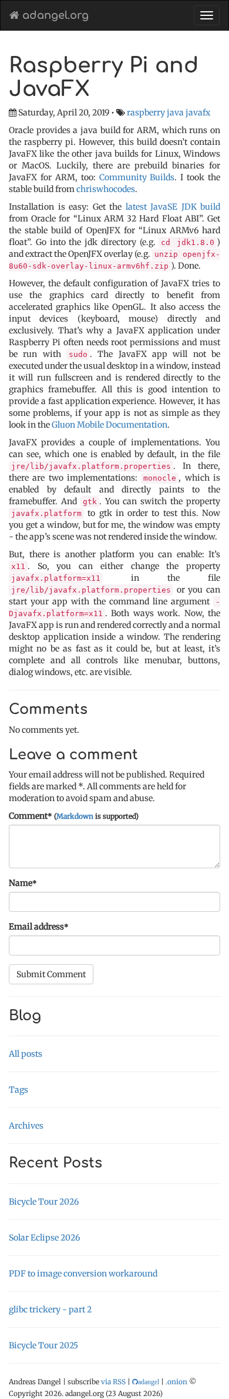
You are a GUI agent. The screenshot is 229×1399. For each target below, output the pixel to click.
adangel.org (54, 15)
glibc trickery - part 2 (50, 1309)
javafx (198, 112)
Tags (18, 1089)
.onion (176, 1381)
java (175, 112)
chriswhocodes (105, 189)
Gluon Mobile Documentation (109, 424)
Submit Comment (51, 974)
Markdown (74, 816)
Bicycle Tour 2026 (44, 1201)
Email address (39, 926)
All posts (25, 1054)
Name (23, 883)
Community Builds (137, 177)
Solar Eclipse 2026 (44, 1237)
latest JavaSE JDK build (173, 206)
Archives (26, 1125)
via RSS (113, 1381)
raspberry (146, 112)
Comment (74, 816)
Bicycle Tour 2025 (43, 1345)
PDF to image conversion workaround (83, 1273)
